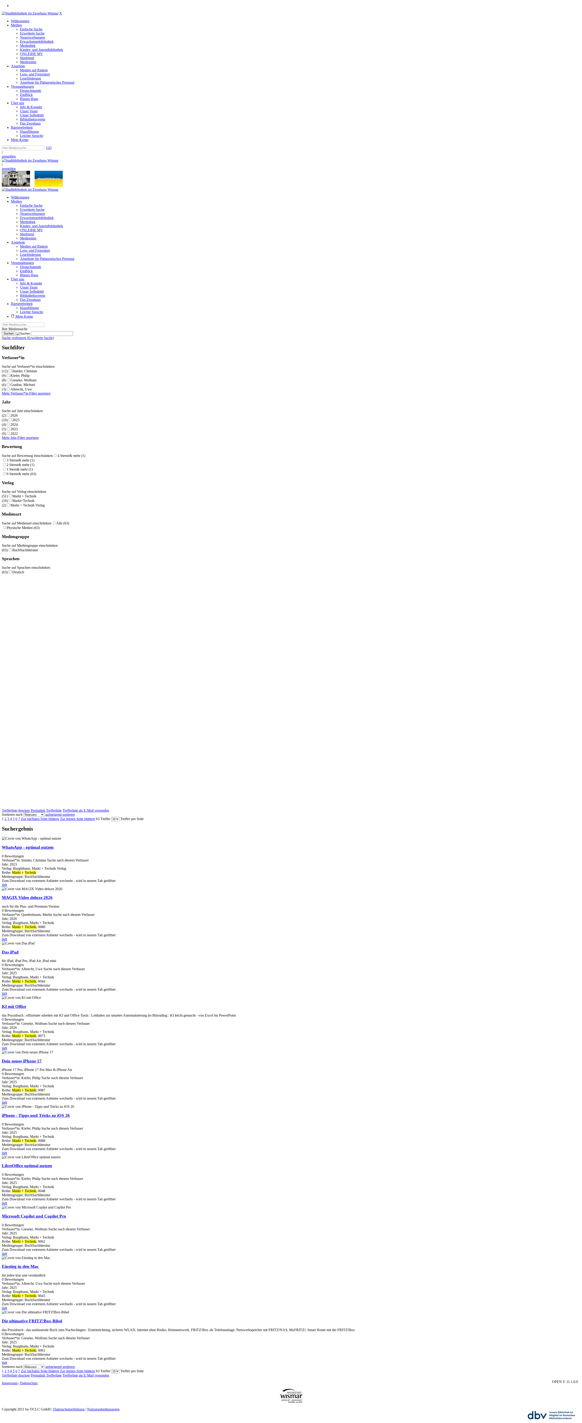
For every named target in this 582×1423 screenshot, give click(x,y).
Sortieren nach (12, 814)
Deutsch (18, 572)
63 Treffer (103, 819)
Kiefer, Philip (20, 376)
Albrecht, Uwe (21, 389)
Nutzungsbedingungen (103, 1409)
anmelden (9, 156)
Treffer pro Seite (132, 819)
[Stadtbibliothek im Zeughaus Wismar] (30, 13)
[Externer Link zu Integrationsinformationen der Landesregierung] (49, 185)
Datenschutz (29, 1383)
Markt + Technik (24, 496)
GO (49, 148)
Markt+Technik (23, 501)
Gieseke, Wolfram (23, 380)
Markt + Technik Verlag (27, 505)
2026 (14, 415)
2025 (16, 420)
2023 (14, 429)
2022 (14, 434)
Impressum (10, 1383)
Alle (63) (62, 523)
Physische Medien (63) (23, 528)
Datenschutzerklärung (69, 1409)
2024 (14, 424)
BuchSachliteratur (25, 550)
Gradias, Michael (22, 385)
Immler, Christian (24, 371)
